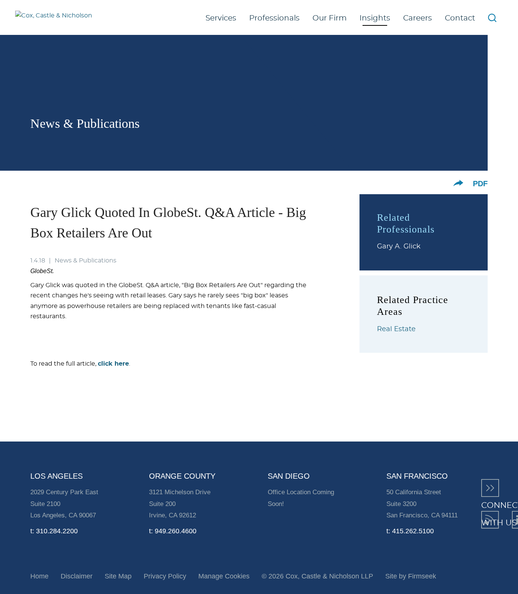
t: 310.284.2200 (54, 531)
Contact (460, 18)
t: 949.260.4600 (172, 531)
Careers (417, 18)
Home (39, 576)
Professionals (274, 18)
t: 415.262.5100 (410, 531)
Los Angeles (56, 476)
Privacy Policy (165, 576)
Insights (374, 18)
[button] (458, 183)
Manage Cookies (224, 576)
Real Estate (396, 329)
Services (221, 18)
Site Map (118, 576)
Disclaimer (77, 576)
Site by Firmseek (410, 576)
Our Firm (329, 18)
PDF (480, 183)
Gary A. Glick (399, 246)
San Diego (289, 476)
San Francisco (417, 476)
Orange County (182, 476)
